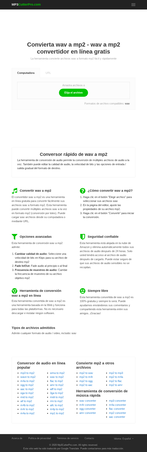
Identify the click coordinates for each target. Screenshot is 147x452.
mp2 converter (117, 412)
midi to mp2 (57, 397)
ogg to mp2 (27, 384)
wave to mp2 (27, 376)
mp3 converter (117, 400)
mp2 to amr (115, 384)
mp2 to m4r (86, 376)
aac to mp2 (27, 389)
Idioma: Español (123, 438)
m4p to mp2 (57, 409)
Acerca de (17, 438)
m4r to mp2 (27, 409)
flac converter (117, 408)
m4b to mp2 (27, 405)
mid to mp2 (27, 397)
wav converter (87, 400)
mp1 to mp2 (57, 413)
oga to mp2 (27, 392)
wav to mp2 (57, 376)
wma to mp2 (57, 372)
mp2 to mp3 (116, 372)
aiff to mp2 (56, 389)
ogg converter (87, 408)
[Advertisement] (77, 22)
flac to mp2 (56, 380)
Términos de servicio (68, 438)
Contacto (89, 438)
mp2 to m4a (116, 376)
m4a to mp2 (27, 380)
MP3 (26, 4)
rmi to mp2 (56, 401)
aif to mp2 (26, 401)
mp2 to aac (86, 384)
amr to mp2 (56, 384)
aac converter (117, 416)
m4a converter (117, 404)
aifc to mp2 (56, 405)
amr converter (87, 412)
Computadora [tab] (25, 72)
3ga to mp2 (56, 392)
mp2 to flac (115, 380)
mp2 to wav (86, 372)
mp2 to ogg (86, 380)
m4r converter (87, 404)
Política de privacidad (39, 438)
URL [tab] (48, 72)
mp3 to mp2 (27, 372)
